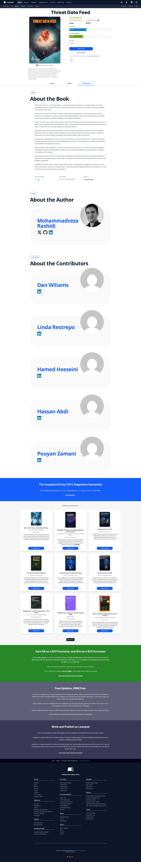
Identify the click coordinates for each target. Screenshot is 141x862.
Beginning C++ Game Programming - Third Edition (36, 612)
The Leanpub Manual (65, 803)
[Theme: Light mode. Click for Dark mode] (127, 2)
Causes (62, 819)
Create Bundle (64, 786)
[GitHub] (45, 232)
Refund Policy (89, 819)
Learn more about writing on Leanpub (70, 676)
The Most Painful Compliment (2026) (95, 796)
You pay (71, 40)
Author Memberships (65, 782)
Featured (5, 6)
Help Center (89, 788)
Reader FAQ (89, 786)
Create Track (63, 790)
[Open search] (122, 2)
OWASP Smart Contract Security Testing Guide (70, 613)
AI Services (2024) (91, 800)
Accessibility (63, 820)
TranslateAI (37, 815)
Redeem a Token (38, 796)
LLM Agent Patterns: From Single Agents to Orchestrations (70, 530)
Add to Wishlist (81, 52)
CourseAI (36, 803)
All (11, 6)
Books (16, 6)
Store (20, 2)
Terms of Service (90, 813)
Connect (69, 2)
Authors (26, 2)
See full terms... (71, 495)
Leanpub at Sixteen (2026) (93, 798)
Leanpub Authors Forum (66, 801)
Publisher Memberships (40, 834)
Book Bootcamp (38, 824)
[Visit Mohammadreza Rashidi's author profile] (92, 215)
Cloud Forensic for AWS (104, 573)
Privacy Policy (90, 817)
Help (136, 6)
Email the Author (89, 179)
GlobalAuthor (37, 805)
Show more (70, 639)
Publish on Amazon (39, 813)
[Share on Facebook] (39, 180)
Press (61, 834)
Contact (62, 832)
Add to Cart (81, 48)
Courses (30, 6)
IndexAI (36, 807)
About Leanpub (64, 828)
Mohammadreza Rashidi (46, 65)
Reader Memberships (92, 782)
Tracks (37, 6)
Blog (61, 830)
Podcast (123, 6)
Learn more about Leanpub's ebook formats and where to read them (70, 714)
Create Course (64, 788)
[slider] (86, 30)
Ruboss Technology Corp (79, 850)
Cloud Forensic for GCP (105, 529)
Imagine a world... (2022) (92, 801)
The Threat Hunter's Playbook (36, 573)
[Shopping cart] (131, 2)
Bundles (23, 6)
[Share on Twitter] (36, 180)
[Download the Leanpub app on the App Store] (70, 856)
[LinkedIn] (51, 232)
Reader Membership (94, 56)
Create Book (63, 784)
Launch (130, 6)
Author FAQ (63, 798)
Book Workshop (38, 822)
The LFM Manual (64, 805)
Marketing (61, 2)
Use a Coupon (37, 794)
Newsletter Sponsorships (40, 809)
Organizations (43, 2)
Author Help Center (65, 800)
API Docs (62, 809)
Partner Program (64, 817)
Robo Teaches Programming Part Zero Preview (105, 614)
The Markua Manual (65, 807)
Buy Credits (89, 784)
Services (52, 2)
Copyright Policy (90, 815)
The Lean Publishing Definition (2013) (96, 803)
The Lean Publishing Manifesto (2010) (96, 805)
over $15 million (67, 671)
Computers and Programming (67, 179)
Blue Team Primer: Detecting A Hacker (36, 528)
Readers (33, 2)
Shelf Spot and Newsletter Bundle (43, 811)
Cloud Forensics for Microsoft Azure (70, 573)
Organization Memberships (41, 832)
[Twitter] (39, 232)
